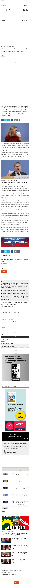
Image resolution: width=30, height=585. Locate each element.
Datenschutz (5, 570)
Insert (16, 582)
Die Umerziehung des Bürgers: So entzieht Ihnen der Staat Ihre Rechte (19, 561)
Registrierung (12, 319)
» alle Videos (27, 511)
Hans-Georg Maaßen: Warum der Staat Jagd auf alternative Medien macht (19, 554)
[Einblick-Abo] (15, 405)
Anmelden (4, 319)
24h (3, 470)
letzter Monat (16, 470)
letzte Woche (8, 470)
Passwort (3, 327)
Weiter (3, 271)
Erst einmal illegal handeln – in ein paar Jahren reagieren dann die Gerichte (19, 547)
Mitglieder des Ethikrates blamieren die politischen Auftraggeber (14, 183)
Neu (15, 466)
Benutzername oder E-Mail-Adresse (9, 322)
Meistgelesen (7, 466)
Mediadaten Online (6, 572)
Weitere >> (5, 508)
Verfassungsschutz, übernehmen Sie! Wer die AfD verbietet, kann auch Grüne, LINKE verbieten (14, 534)
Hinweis (7, 299)
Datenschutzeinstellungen (16, 570)
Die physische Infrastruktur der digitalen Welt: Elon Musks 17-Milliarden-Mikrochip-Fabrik (20, 502)
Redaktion (11, 55)
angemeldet (9, 302)
